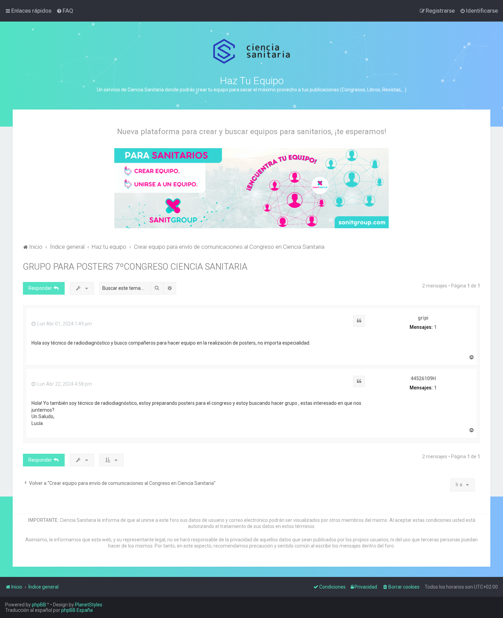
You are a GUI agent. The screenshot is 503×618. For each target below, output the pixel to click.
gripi (423, 318)
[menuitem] (64, 10)
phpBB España (77, 610)
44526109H (423, 378)
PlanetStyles (88, 604)
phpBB (39, 604)
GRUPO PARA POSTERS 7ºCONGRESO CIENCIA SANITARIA (135, 267)
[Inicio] (251, 51)
